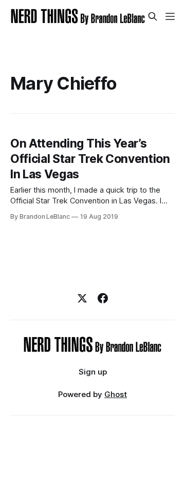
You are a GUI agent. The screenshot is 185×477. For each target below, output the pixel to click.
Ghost (115, 394)
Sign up (93, 372)
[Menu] (170, 16)
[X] (82, 298)
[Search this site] (152, 16)
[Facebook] (103, 298)
